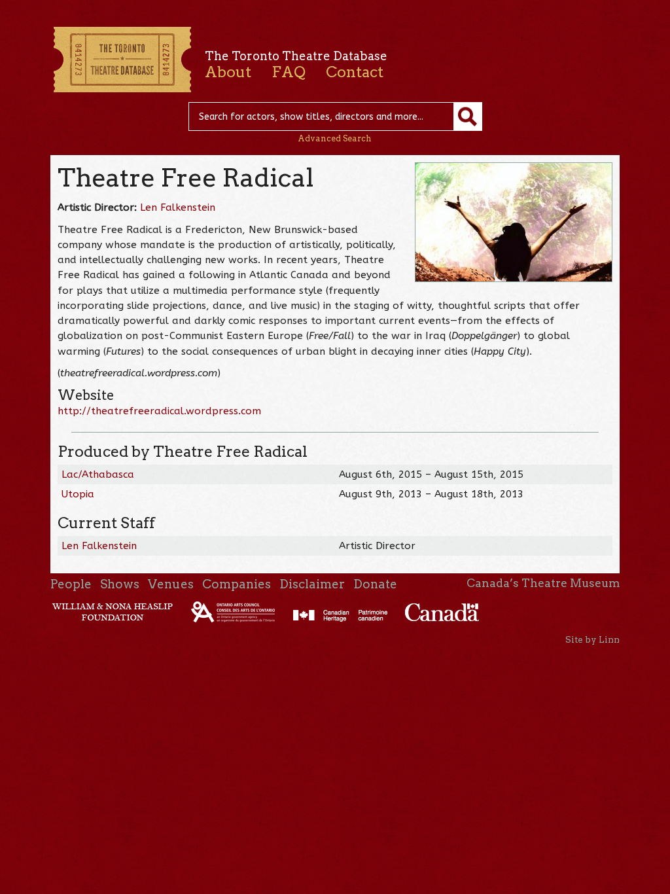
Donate (375, 584)
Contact (354, 72)
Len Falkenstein (177, 207)
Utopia (78, 494)
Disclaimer (312, 584)
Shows (119, 584)
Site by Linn (592, 639)
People (71, 584)
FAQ (289, 72)
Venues (171, 584)
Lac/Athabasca (98, 474)
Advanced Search (335, 138)
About (228, 72)
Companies (236, 584)
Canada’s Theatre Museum (543, 583)
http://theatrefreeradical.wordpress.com (159, 411)
